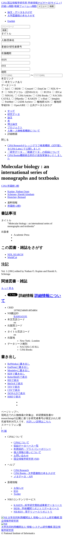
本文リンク (7, 78)
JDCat (58, 92)
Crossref (29, 88)
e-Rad (44, 98)
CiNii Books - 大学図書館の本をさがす (34, 473)
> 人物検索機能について (26, 130)
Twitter (17, 494)
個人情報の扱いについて (27, 452)
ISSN (4, 59)
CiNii (4, 186)
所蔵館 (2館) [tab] (14, 206)
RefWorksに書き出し (18, 364)
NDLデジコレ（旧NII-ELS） (23, 92)
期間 (3, 72)
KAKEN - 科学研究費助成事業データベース (38, 505)
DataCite (42, 88)
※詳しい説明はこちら (38, 421)
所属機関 (6, 53)
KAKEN (32, 98)
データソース (8, 85)
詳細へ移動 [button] (7, 6)
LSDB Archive (25, 101)
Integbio (55, 98)
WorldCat (12, 257)
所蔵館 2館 (13, 186)
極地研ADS (43, 101)
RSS (16, 491)
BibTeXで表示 (15, 383)
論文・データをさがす (19, 12)
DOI (3, 65)
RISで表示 (13, 380)
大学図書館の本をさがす (21, 15)
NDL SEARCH (15, 254)
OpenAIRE (20, 105)
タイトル (6, 33)
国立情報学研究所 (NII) (26, 459)
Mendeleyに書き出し (18, 370)
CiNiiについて (21, 442)
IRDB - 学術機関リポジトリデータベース (36, 508)
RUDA (47, 92)
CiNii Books (42, 95)
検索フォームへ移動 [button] (25, 6)
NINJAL (9, 95)
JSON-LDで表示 (16, 393)
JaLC (7, 88)
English (11, 21)
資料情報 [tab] (12, 202)
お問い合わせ (21, 455)
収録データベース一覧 (26, 445)
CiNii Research (21, 470)
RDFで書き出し (16, 373)
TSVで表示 (13, 386)
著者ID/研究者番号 (11, 46)
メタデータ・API (23, 476)
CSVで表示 (13, 390)
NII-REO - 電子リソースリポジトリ (33, 511)
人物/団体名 (7, 40)
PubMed (9, 101)
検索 (52, 6)
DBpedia (19, 98)
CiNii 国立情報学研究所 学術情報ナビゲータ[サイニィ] (31, 2)
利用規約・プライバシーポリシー (32, 449)
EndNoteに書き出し (18, 367)
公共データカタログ (40, 105)
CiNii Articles (24, 95)
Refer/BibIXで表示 (17, 377)
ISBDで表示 (14, 396)
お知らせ (19, 488)
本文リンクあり (13, 82)
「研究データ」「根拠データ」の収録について (33, 152)
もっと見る (7, 288)
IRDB (17, 88)
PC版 (4, 431)
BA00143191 (20, 316)
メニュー (43, 6)
